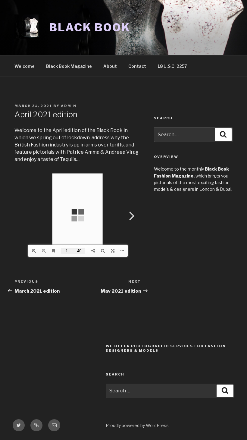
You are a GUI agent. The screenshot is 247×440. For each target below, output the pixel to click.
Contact (137, 66)
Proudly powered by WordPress (137, 425)
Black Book (89, 27)
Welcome (24, 66)
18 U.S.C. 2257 (172, 66)
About (110, 66)
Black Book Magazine (69, 66)
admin (69, 106)
